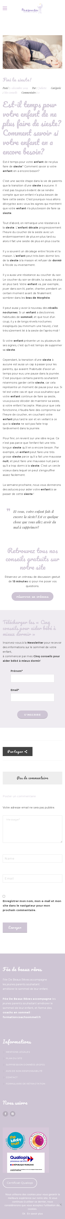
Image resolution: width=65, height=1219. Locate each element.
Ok (23, 1213)
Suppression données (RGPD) (25, 1064)
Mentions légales (18, 1052)
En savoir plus (35, 1213)
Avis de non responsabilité (24, 1071)
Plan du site (14, 1058)
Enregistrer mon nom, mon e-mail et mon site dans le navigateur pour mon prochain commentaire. (32, 905)
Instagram (12, 1114)
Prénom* (17, 671)
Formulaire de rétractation (25, 1083)
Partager (15, 751)
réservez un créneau (32, 596)
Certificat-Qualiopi (20, 1183)
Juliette (42, 88)
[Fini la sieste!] (32, 52)
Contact (12, 1077)
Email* (15, 690)
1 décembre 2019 (19, 88)
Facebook (5, 1114)
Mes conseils (10, 92)
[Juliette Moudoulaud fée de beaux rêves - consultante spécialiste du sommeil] (32, 8)
